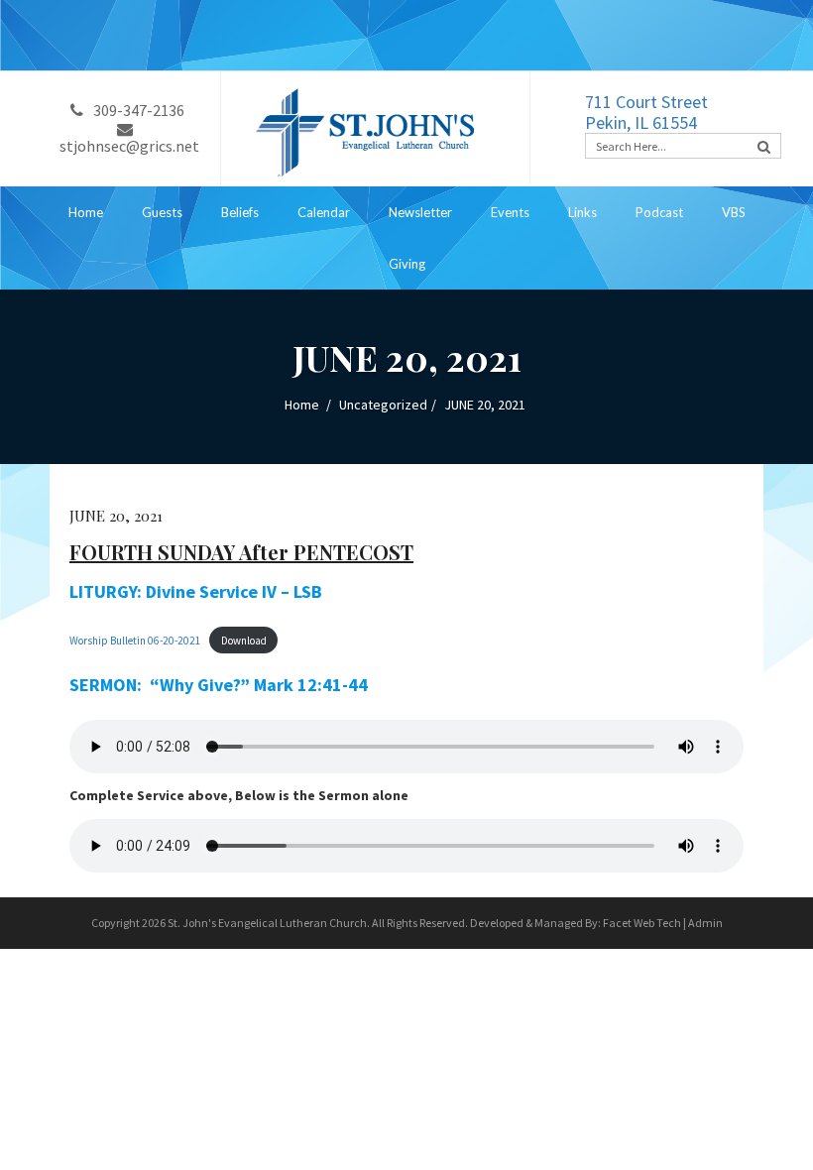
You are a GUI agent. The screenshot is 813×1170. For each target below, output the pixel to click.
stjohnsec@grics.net (129, 146)
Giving (407, 264)
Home (85, 212)
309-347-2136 (138, 110)
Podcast (659, 212)
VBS (734, 212)
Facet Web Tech (642, 922)
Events (510, 212)
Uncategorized (383, 404)
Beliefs (240, 212)
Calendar (323, 212)
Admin (705, 922)
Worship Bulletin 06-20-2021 (135, 640)
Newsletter (420, 212)
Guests (162, 212)
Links (582, 212)
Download (244, 640)
